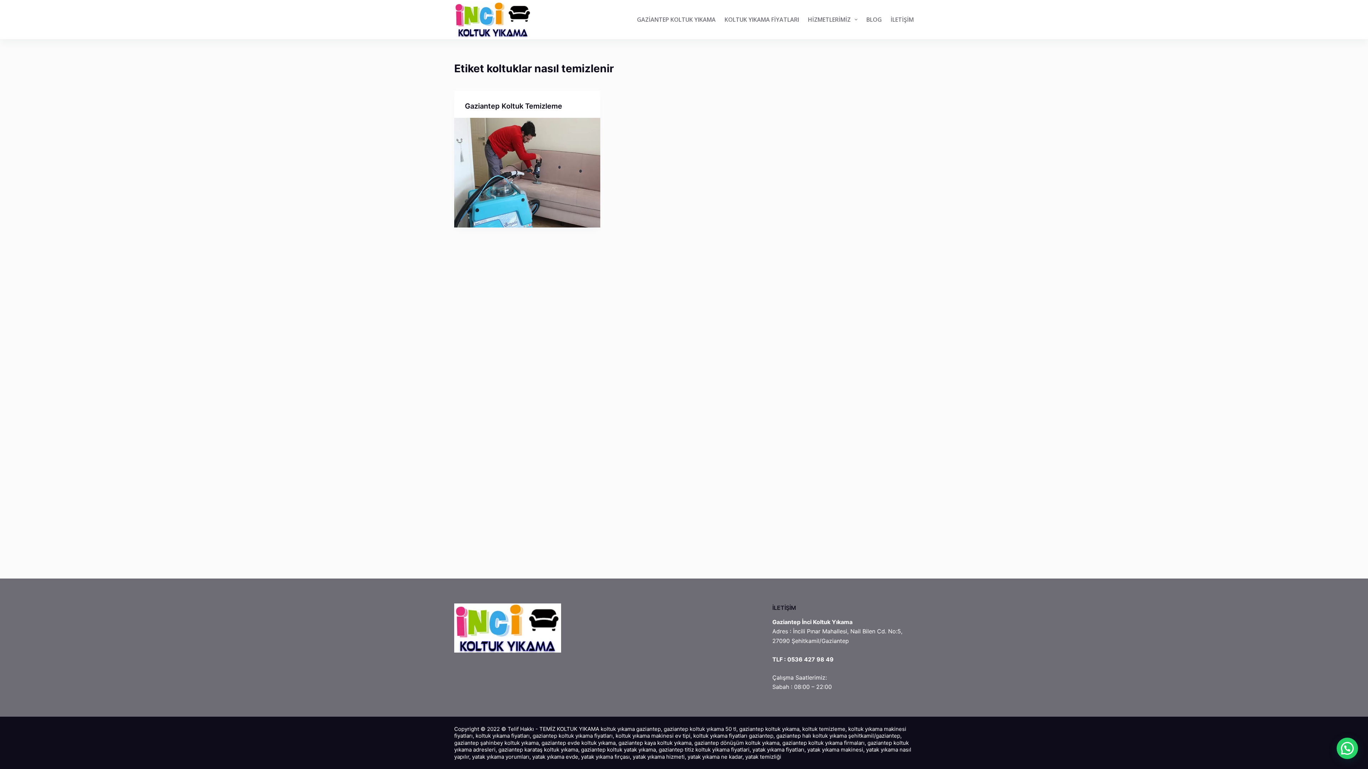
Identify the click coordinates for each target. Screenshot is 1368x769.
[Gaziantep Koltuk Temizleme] (527, 172)
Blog (874, 19)
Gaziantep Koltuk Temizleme (513, 106)
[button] (1347, 748)
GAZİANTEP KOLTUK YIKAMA (676, 19)
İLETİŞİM (902, 19)
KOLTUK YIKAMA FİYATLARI (762, 19)
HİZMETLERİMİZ (829, 19)
